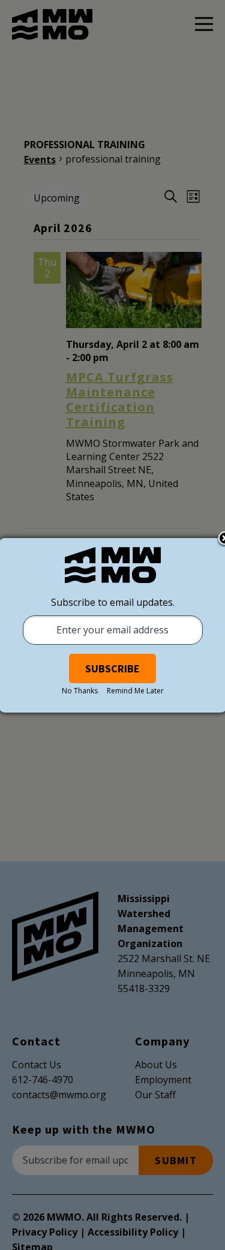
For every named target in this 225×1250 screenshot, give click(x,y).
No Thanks (80, 691)
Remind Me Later (135, 691)
